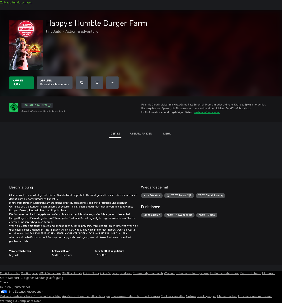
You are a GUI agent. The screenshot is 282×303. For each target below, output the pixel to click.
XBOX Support (109, 273)
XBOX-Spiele (29, 273)
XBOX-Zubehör (72, 273)
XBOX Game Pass (50, 273)
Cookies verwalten (173, 296)
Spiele (4, 282)
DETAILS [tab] (115, 133)
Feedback (126, 273)
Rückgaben (27, 278)
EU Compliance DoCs (27, 301)
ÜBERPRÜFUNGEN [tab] (141, 133)
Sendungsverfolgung (49, 278)
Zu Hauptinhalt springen (16, 2)
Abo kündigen (100, 296)
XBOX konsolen (10, 273)
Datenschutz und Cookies (143, 296)
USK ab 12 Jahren (35, 105)
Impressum (118, 296)
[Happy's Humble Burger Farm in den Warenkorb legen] (97, 82)
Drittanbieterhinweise (224, 273)
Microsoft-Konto (250, 273)
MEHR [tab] (167, 133)
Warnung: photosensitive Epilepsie (186, 273)
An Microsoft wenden (76, 296)
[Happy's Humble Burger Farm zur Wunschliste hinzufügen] (82, 82)
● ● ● (112, 82)
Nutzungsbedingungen (201, 296)
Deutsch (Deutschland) (15, 287)
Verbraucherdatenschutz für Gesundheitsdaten (30, 296)
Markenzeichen (227, 296)
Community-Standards (148, 273)
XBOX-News (91, 273)
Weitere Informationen (207, 112)
